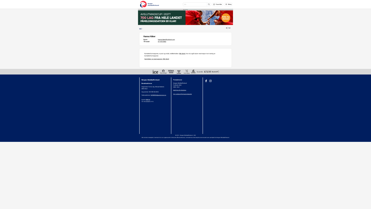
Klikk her (148, 99)
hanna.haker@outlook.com (166, 39)
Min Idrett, (182, 53)
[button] (209, 4)
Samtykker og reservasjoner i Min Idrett (156, 59)
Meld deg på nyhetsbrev (179, 90)
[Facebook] (206, 81)
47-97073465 (162, 41)
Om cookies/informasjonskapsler (182, 94)
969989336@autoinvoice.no (158, 95)
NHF (140, 29)
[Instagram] (210, 81)
